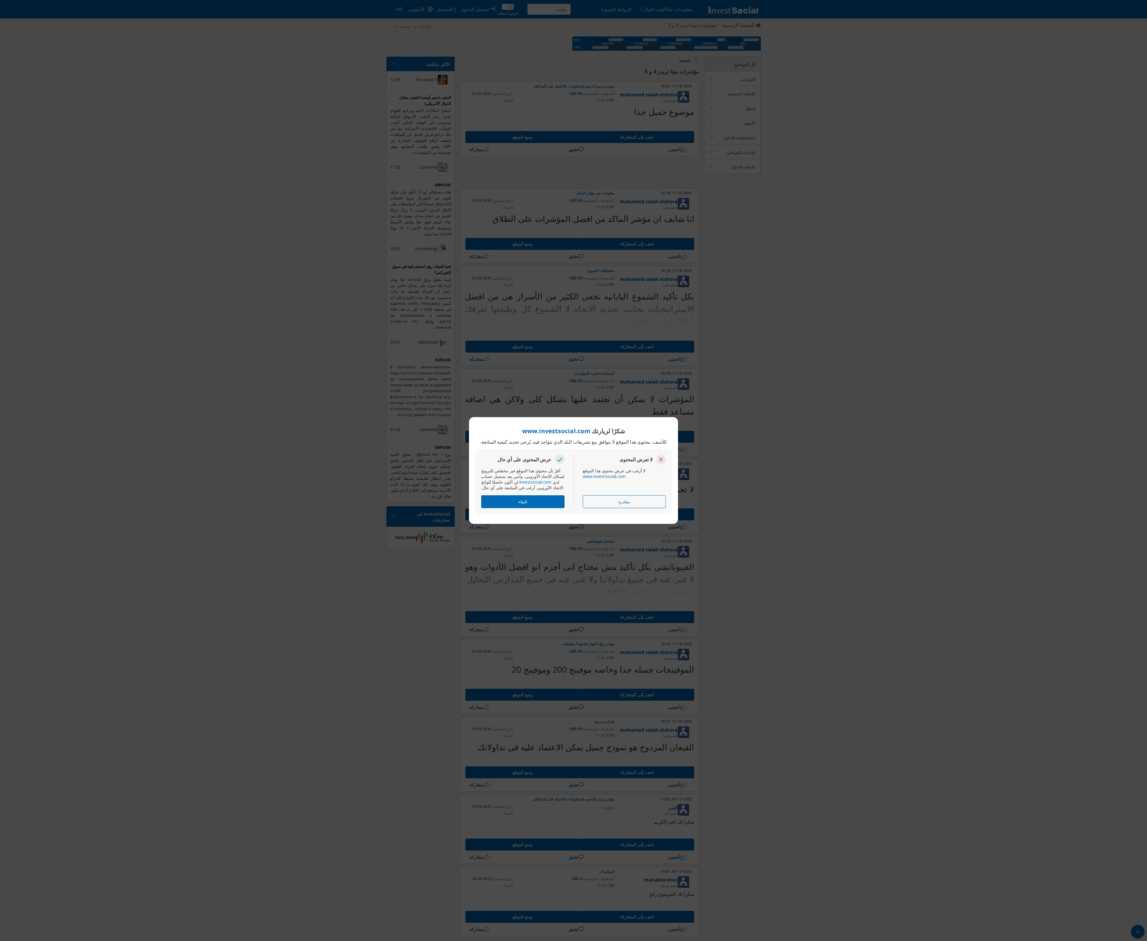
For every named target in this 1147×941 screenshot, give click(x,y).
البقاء (522, 502)
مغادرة (624, 502)
